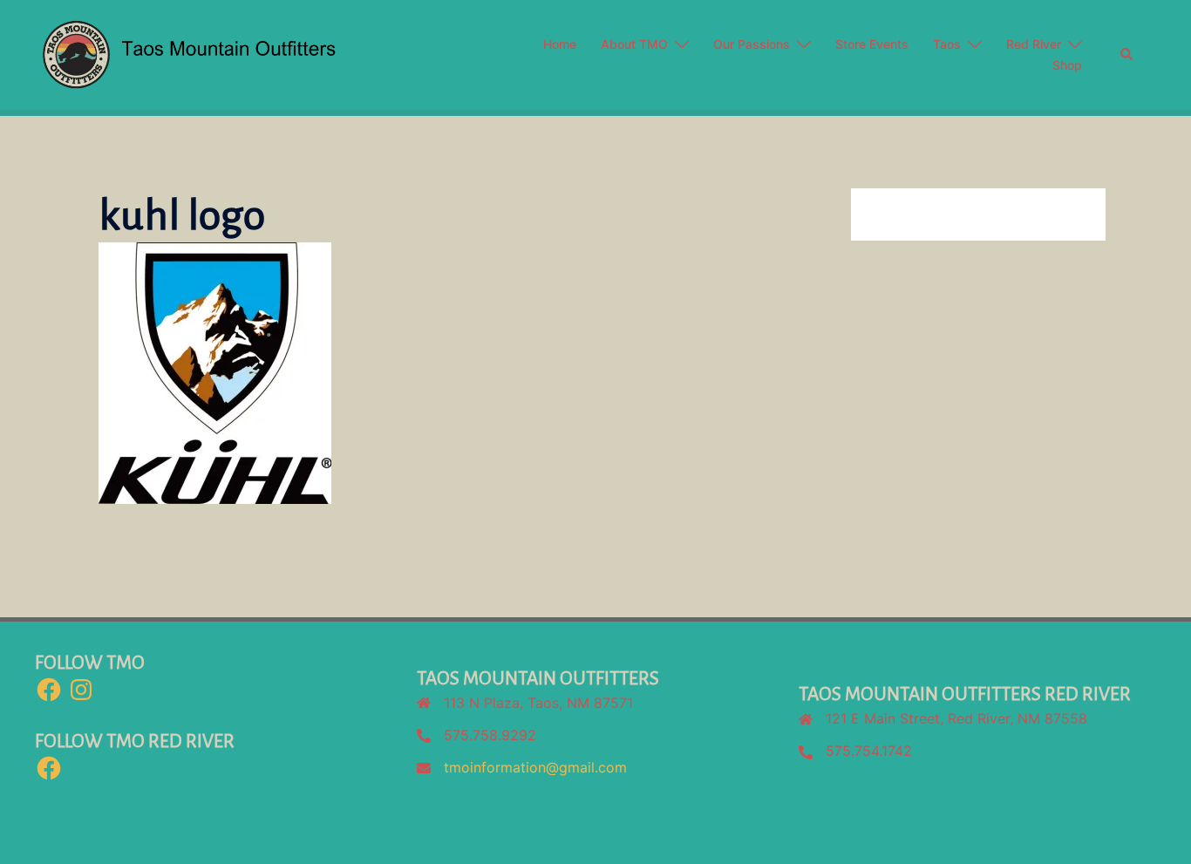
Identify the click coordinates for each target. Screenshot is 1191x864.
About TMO (634, 44)
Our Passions (751, 44)
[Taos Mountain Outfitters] (262, 53)
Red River (1033, 44)
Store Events (872, 44)
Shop (1067, 65)
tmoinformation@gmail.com (535, 767)
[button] (1127, 55)
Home (559, 44)
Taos (947, 44)
